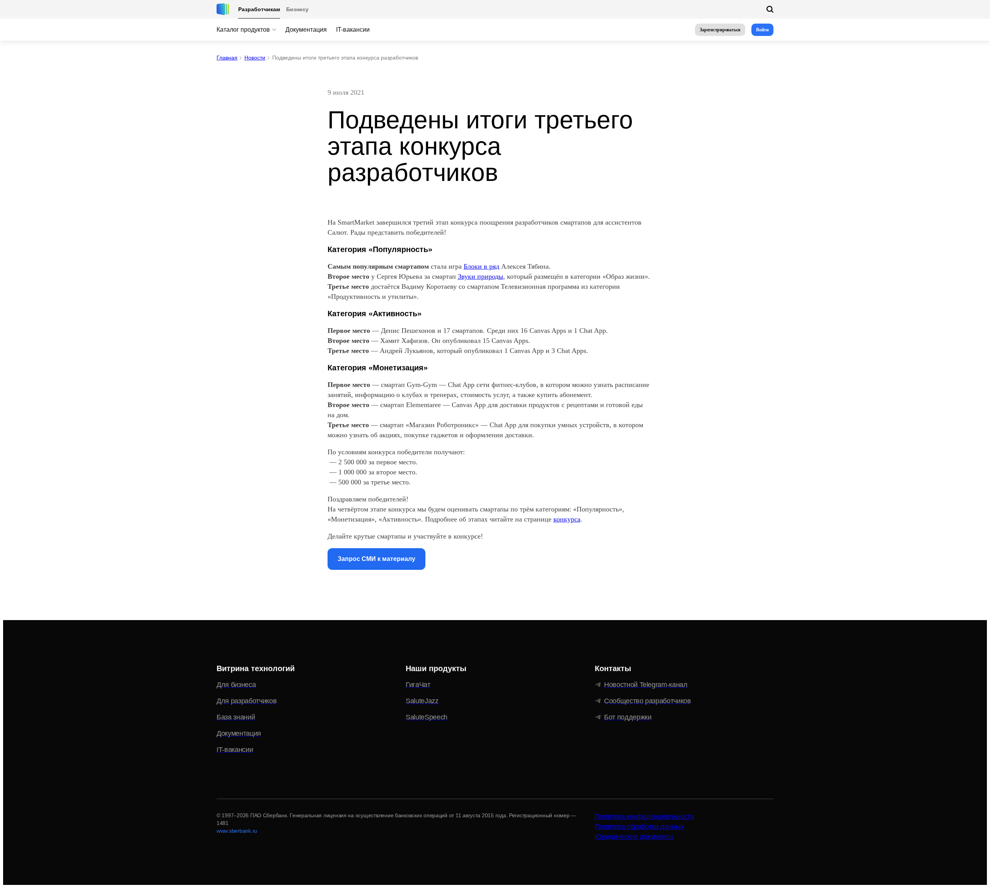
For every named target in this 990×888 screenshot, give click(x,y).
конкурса (566, 519)
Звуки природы (480, 276)
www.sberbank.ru (237, 831)
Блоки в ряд (481, 266)
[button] (720, 30)
